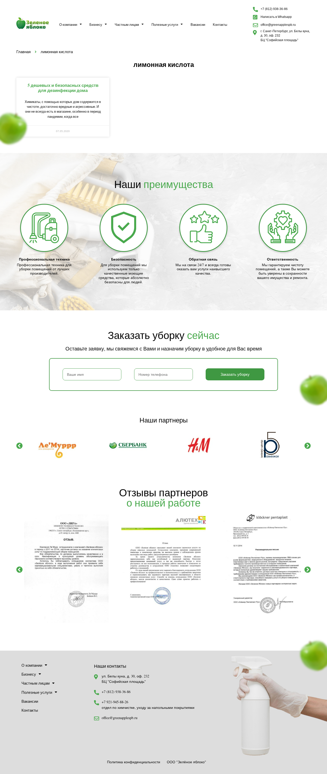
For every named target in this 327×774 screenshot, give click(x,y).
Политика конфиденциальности (133, 761)
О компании (68, 24)
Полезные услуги (164, 24)
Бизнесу (95, 24)
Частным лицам (127, 24)
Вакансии (198, 24)
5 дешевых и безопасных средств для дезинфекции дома (63, 87)
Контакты (220, 24)
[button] (19, 445)
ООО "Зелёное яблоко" (186, 761)
